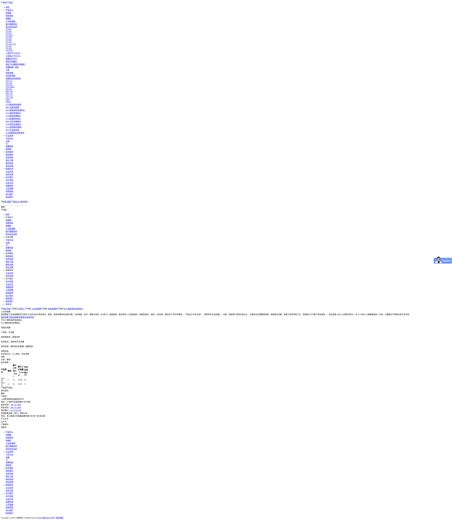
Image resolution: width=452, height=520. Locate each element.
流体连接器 (10, 76)
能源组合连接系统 (13, 78)
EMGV (8, 102)
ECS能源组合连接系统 (15, 133)
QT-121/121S (11, 44)
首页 (7, 7)
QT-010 (9, 31)
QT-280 (9, 42)
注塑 (7, 141)
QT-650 (9, 48)
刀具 (7, 70)
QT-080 (9, 40)
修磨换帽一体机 (12, 67)
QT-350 (9, 46)
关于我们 (9, 177)
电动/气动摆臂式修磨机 (15, 64)
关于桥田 (9, 180)
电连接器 (9, 73)
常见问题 (9, 166)
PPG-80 (9, 89)
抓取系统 (9, 16)
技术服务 (9, 152)
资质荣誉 (9, 191)
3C (7, 143)
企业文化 (9, 183)
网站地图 (59, 518)
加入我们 (9, 194)
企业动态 (9, 172)
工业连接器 (10, 21)
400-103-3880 (15, 408)
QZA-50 (9, 83)
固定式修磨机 (11, 62)
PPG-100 (9, 91)
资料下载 (9, 160)
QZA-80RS (10, 87)
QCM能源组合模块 (13, 105)
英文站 (8, 304)
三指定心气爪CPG (13, 56)
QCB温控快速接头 (13, 116)
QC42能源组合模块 (14, 127)
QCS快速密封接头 (13, 119)
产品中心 (9, 10)
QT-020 (9, 33)
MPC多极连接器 (12, 107)
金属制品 (9, 146)
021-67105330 (15, 410)
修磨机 (8, 19)
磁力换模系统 (11, 24)
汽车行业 (9, 138)
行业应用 (9, 136)
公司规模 (9, 189)
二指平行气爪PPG (13, 53)
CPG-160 (9, 98)
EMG (8, 100)
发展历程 (9, 186)
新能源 (8, 149)
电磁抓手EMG (11, 59)
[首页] (4, 309)
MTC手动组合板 (12, 130)
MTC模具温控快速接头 (15, 110)
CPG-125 (9, 96)
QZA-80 (9, 85)
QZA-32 (9, 81)
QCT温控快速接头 (13, 113)
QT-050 (9, 38)
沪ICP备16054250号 (47, 518)
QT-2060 (9, 50)
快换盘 (8, 13)
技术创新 (9, 157)
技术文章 (9, 174)
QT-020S (9, 36)
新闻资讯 (9, 169)
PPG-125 (9, 93)
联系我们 (9, 197)
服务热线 (9, 163)
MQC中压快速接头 (13, 122)
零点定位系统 (11, 27)
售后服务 (9, 155)
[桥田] (226, 2)
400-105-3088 (15, 405)
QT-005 (9, 29)
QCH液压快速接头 (13, 124)
